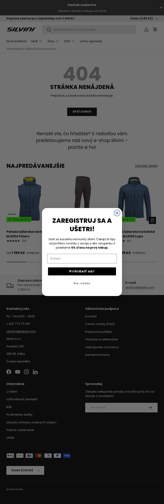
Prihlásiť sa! (82, 271)
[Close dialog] (117, 213)
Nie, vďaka (82, 283)
